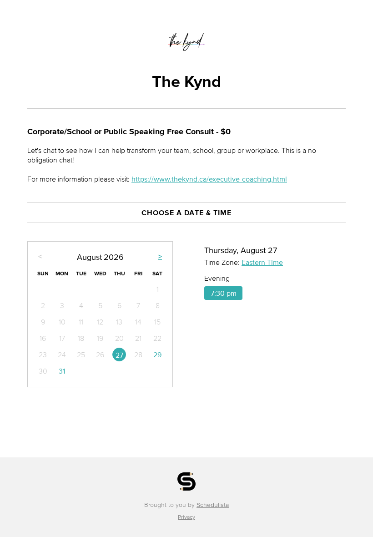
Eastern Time (262, 262)
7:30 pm (224, 293)
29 (157, 354)
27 (119, 355)
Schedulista (213, 505)
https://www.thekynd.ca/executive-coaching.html (209, 179)
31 (62, 371)
